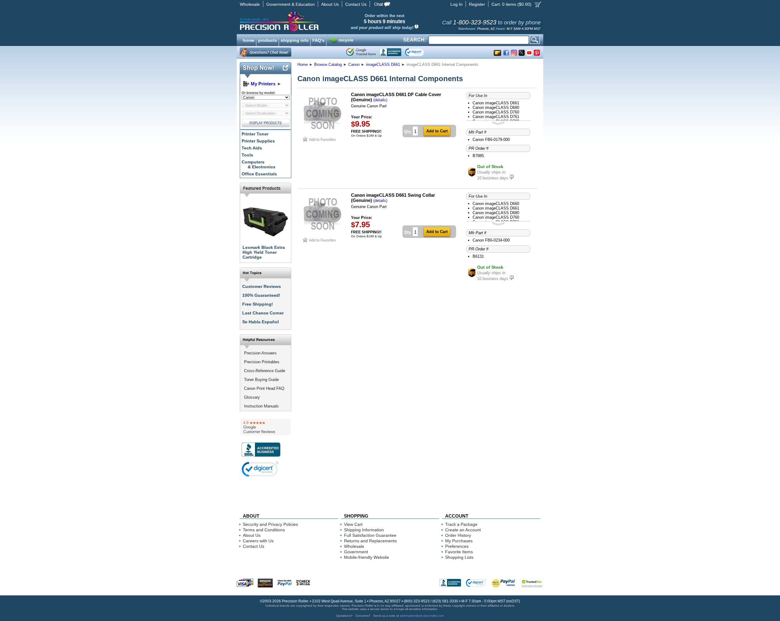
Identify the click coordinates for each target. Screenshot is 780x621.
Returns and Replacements (370, 540)
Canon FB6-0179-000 (491, 139)
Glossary (252, 397)
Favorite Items (459, 551)
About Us (330, 4)
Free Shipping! (257, 304)
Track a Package (461, 524)
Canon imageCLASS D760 (496, 112)
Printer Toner (255, 133)
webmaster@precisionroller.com (422, 615)
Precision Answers (260, 353)
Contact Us (356, 4)
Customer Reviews (261, 286)
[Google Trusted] (361, 52)
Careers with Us (258, 540)
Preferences (457, 546)
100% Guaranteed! (261, 295)
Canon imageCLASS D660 (496, 203)
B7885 (478, 155)
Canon (354, 64)
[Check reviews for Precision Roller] (265, 427)
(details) (380, 100)
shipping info (295, 39)
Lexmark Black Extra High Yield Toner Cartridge (264, 252)
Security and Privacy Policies (270, 524)
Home (302, 64)
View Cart (353, 524)
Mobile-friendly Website (366, 557)
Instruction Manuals (261, 406)
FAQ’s (318, 39)
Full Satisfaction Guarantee (370, 535)
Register (477, 4)
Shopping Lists (459, 557)
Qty (407, 131)
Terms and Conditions (264, 529)
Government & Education (290, 4)
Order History (458, 535)
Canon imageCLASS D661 (496, 103)
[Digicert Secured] (260, 469)
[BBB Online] (390, 52)
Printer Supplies (258, 140)
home (248, 39)
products (267, 39)
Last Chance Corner (263, 312)
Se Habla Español (260, 321)
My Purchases (459, 540)
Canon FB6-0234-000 (491, 240)
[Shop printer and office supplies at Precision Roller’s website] (311, 21)
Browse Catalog (328, 64)
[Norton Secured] (419, 52)
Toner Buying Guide (261, 379)
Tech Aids (252, 147)
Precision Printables (261, 362)
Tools (247, 155)
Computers (258, 164)
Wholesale (250, 4)
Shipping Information (364, 529)
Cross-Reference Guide (264, 370)
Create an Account (463, 529)
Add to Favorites (322, 140)
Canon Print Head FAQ (264, 388)
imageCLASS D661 (383, 64)
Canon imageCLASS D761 (496, 116)
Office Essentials (259, 173)
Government (356, 551)
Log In (456, 4)
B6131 (478, 256)
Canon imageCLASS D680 (496, 107)
